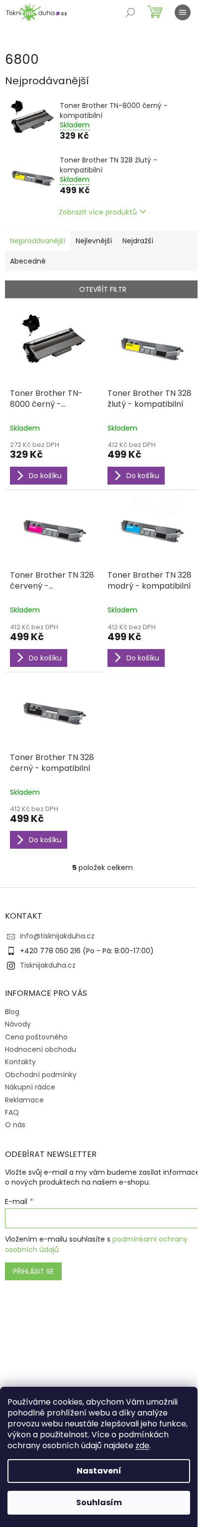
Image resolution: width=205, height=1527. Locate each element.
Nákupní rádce (30, 1087)
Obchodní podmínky (41, 1075)
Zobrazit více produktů (98, 212)
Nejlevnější (94, 241)
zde (142, 1445)
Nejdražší (137, 241)
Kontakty (20, 1062)
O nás (15, 1125)
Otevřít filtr (102, 289)
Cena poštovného (36, 1037)
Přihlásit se (33, 1271)
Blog (12, 1012)
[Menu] (183, 12)
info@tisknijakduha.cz (57, 936)
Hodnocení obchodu (40, 1049)
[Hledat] (130, 12)
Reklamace (24, 1100)
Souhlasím (99, 1502)
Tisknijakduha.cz (48, 965)
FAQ (12, 1112)
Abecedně (28, 261)
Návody (18, 1024)
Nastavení (99, 1470)
